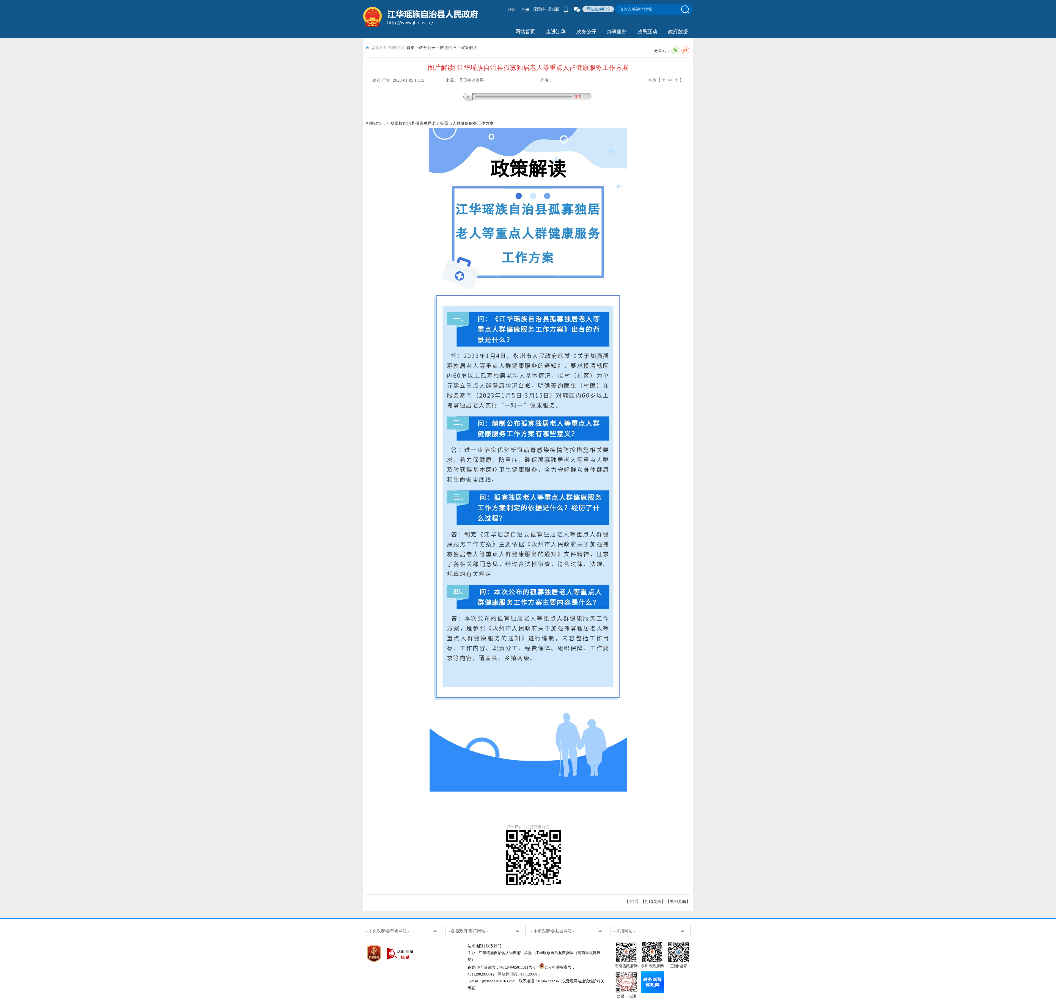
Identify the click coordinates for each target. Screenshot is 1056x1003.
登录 (511, 10)
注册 (525, 10)
